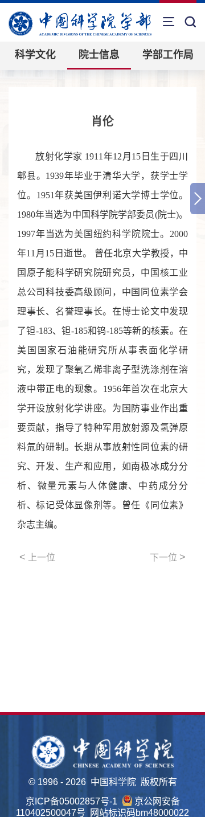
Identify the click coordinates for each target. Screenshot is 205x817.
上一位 (37, 557)
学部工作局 (168, 54)
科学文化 (35, 54)
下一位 (168, 557)
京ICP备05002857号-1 (71, 801)
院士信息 (99, 54)
